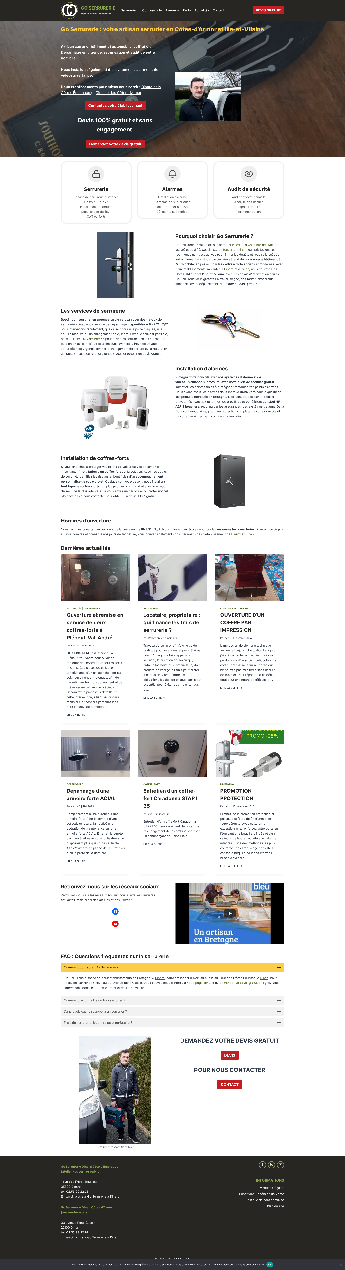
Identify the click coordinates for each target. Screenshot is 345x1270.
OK (270, 1264)
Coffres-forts (152, 10)
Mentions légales (272, 1188)
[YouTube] (280, 1164)
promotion (227, 784)
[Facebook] (262, 1164)
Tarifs (187, 10)
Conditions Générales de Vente (261, 1194)
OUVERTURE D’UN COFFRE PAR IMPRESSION (242, 622)
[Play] (230, 913)
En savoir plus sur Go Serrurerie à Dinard (90, 1196)
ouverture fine (93, 339)
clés (223, 608)
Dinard (229, 269)
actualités (74, 608)
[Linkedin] (271, 1164)
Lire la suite (78, 715)
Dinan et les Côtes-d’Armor (118, 92)
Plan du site (275, 1206)
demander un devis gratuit (239, 983)
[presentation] (95, 577)
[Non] (340, 1264)
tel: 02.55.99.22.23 (75, 1191)
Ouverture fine (238, 608)
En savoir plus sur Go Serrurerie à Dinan (89, 1237)
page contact (204, 983)
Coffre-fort (92, 608)
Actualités (201, 10)
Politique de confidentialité (265, 1200)
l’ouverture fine (234, 249)
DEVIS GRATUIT (268, 10)
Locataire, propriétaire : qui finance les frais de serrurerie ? (171, 622)
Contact (218, 10)
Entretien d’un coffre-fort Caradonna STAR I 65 (170, 798)
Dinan (245, 269)
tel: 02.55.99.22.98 (75, 1232)
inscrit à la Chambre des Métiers (255, 245)
